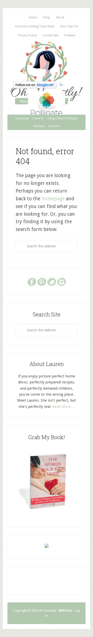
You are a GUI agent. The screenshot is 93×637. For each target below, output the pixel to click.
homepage (53, 199)
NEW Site (65, 610)
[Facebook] (32, 281)
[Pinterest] (42, 281)
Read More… (63, 406)
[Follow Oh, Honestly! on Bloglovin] (34, 87)
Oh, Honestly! (46, 59)
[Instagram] (61, 281)
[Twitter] (52, 281)
